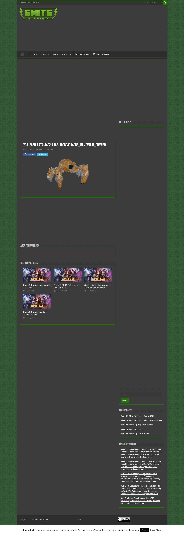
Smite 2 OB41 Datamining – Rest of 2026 (137, 416)
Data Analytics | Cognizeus (132, 498)
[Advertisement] (112, 28)
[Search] (165, 2)
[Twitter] (147, 2)
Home (22, 54)
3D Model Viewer (103, 54)
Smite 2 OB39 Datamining (131, 429)
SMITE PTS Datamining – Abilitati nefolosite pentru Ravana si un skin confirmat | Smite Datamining (139, 476)
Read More (155, 530)
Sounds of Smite (64, 54)
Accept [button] (145, 530)
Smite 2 (46, 54)
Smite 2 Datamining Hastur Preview (135, 434)
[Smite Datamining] (38, 14)
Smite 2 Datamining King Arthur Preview (35, 313)
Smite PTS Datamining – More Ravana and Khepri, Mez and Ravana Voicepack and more (140, 500)
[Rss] (145, 2)
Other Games (83, 54)
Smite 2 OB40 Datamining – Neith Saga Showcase (97, 286)
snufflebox (30, 149)
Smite (32, 54)
